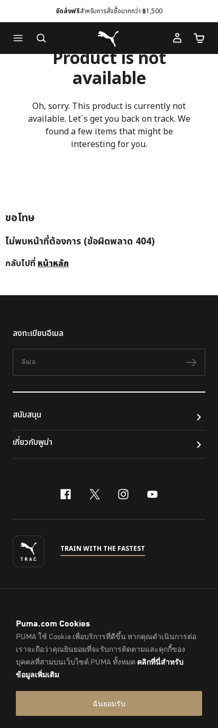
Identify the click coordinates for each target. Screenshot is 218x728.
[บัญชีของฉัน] (177, 38)
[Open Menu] (21, 38)
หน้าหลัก (53, 263)
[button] (21, 38)
